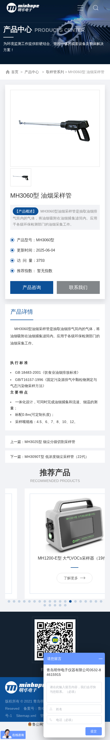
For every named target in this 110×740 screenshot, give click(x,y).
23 (60, 605)
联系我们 (78, 287)
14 (75, 601)
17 (91, 601)
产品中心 (32, 72)
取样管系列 (55, 72)
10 (55, 601)
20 (44, 605)
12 (65, 601)
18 (96, 601)
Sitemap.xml (26, 716)
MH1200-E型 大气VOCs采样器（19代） (56, 558)
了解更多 (52, 578)
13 (70, 601)
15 (80, 601)
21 (50, 605)
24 (65, 605)
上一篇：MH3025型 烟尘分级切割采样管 (42, 442)
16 (85, 601)
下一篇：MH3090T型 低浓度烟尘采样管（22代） (49, 457)
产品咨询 (32, 287)
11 (60, 601)
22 (55, 605)
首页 (14, 72)
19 (101, 601)
